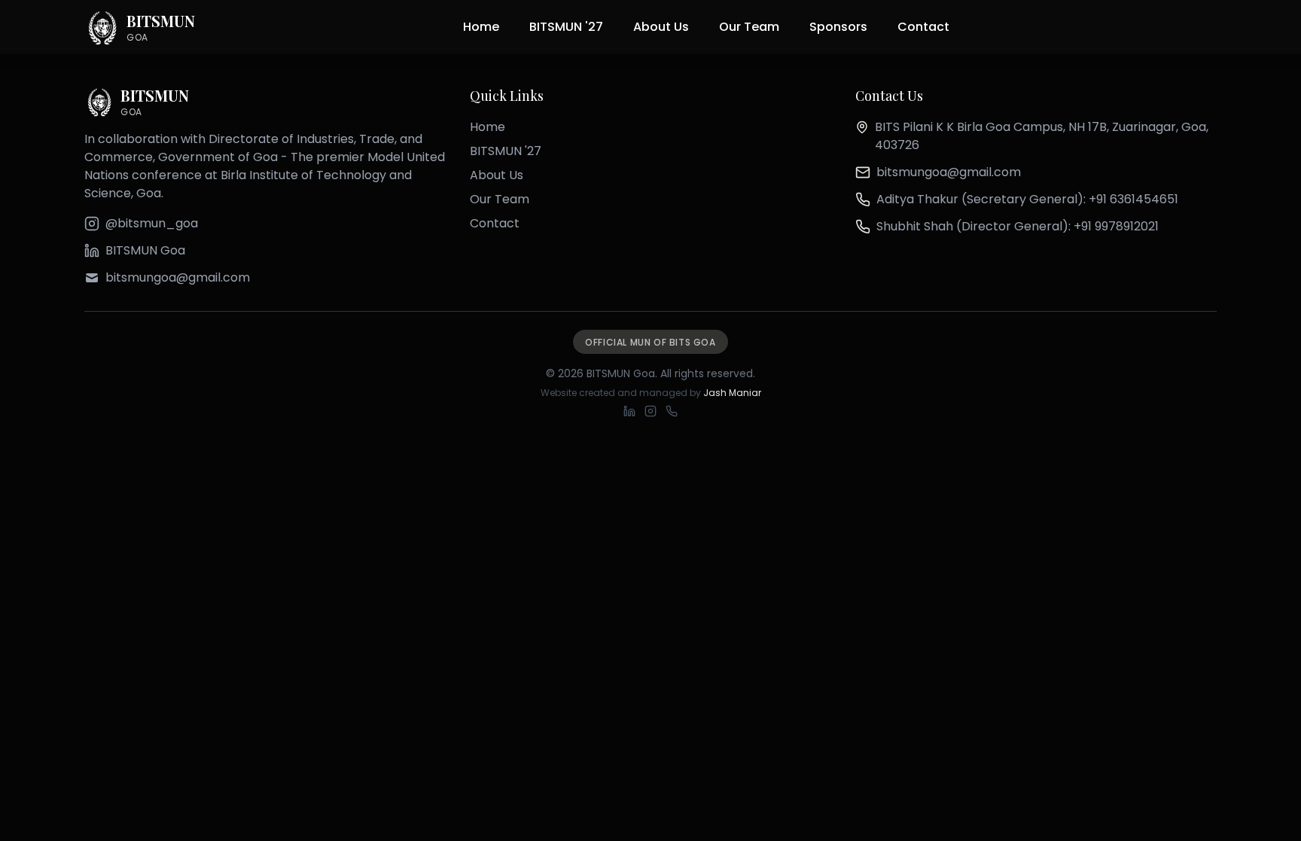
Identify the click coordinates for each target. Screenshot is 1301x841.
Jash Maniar (732, 392)
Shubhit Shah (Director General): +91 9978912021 (1017, 226)
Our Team (749, 26)
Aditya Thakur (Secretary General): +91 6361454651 (1027, 199)
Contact (923, 26)
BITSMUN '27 (566, 26)
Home (481, 26)
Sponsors (838, 26)
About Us (661, 26)
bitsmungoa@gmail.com (948, 172)
